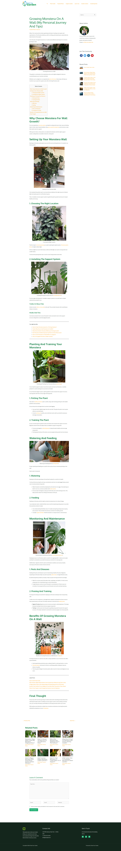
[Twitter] (86, 837)
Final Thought (33, 114)
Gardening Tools (93, 3)
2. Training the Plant (36, 99)
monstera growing (40, 245)
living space (45, 708)
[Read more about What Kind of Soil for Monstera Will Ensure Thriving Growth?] (67, 733)
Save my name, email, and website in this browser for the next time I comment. (47, 806)
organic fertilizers (40, 512)
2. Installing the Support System (38, 94)
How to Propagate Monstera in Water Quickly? (42, 336)
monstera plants (42, 125)
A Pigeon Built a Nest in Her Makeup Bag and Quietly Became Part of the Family (46, 684)
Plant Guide (52, 3)
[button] (47, 3)
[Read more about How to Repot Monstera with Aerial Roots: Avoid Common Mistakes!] (30, 752)
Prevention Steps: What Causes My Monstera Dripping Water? (30, 741)
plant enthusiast (52, 79)
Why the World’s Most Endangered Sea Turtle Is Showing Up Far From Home (89, 93)
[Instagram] (89, 837)
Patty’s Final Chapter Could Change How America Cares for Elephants (44, 688)
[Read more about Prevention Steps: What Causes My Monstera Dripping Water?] (30, 733)
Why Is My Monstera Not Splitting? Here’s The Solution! (54, 741)
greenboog (59, 384)
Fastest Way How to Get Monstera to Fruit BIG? (42, 329)
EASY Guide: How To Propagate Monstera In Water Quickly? (67, 760)
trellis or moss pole (40, 307)
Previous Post (26, 720)
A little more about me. (88, 42)
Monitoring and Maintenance (36, 106)
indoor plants (53, 488)
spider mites (53, 574)
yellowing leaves (45, 428)
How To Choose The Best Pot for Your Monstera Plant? (42, 741)
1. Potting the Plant (36, 98)
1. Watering (34, 103)
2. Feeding (34, 105)
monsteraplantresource (57, 555)
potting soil (38, 413)
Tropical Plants (60, 3)
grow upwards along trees (53, 127)
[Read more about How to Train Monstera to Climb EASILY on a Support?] (55, 752)
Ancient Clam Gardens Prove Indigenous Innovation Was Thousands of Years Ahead (47, 686)
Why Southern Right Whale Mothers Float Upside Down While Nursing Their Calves (47, 682)
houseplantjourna (57, 295)
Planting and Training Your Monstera (37, 96)
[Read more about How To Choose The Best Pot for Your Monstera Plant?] (43, 733)
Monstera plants (36, 665)
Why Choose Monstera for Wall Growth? (38, 89)
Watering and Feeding (34, 101)
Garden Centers (84, 3)
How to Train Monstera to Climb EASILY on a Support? (44, 334)
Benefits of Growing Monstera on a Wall (38, 112)
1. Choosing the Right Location (38, 92)
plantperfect (55, 463)
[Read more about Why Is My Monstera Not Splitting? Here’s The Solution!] (55, 733)
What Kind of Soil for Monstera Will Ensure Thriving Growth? (45, 330)
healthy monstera (38, 401)
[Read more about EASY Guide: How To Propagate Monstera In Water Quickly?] (67, 752)
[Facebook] (83, 837)
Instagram (59, 655)
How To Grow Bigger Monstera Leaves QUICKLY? (42, 759)
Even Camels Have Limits (34, 680)
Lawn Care (77, 3)
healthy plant (62, 601)
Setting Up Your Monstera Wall (36, 90)
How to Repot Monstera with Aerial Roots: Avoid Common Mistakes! (29, 760)
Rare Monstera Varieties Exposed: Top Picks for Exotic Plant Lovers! (47, 332)
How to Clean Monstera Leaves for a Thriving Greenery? (44, 327)
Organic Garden (69, 3)
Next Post (72, 720)
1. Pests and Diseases (36, 108)
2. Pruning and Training (36, 110)
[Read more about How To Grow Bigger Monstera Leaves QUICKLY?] (43, 752)
